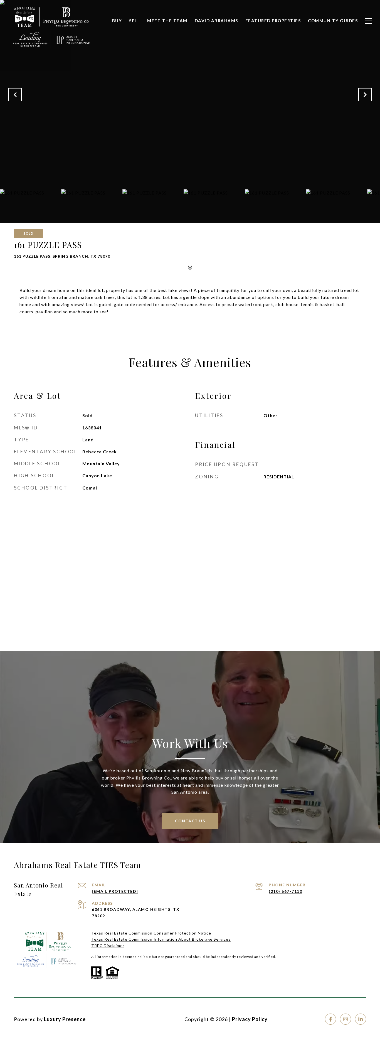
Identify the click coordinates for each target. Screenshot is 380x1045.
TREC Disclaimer (107, 945)
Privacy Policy (250, 1019)
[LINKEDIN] (360, 1019)
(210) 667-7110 (285, 891)
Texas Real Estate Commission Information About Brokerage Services (161, 939)
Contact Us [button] (190, 820)
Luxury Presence (65, 1019)
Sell (134, 20)
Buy (117, 20)
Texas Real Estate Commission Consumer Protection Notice (151, 933)
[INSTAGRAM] (345, 1019)
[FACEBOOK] (330, 1019)
